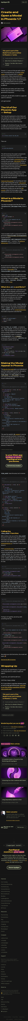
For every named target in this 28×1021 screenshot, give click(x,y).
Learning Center (4, 926)
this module (23, 165)
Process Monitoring (5, 903)
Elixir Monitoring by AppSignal (14, 465)
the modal (11, 269)
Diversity (3, 1004)
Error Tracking (4, 882)
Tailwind (20, 74)
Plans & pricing (4, 915)
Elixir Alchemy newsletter (17, 727)
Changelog (3, 924)
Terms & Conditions (7, 1017)
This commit (17, 161)
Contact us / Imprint (18, 1019)
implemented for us (6, 543)
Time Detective (4, 905)
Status (2, 969)
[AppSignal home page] (5, 2)
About (2, 997)
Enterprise (3, 974)
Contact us (3, 964)
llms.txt (3, 931)
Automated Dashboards (6, 901)
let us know (17, 993)
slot (11, 282)
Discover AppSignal (14, 867)
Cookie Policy (21, 1017)
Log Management (5, 898)
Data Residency (4, 976)
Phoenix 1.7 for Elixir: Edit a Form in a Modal (13, 64)
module (17, 434)
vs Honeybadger (4, 943)
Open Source (4, 1006)
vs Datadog (3, 940)
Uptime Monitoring (5, 891)
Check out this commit (7, 181)
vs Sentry (3, 950)
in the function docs (20, 310)
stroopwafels (15, 860)
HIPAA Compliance (5, 983)
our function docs (9, 549)
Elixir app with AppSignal (20, 731)
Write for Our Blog (5, 1002)
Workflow (3, 896)
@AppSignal (5, 1009)
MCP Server (3, 908)
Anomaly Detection (5, 889)
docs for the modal (8, 369)
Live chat (3, 967)
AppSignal (5, 1011)
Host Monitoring (5, 886)
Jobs (2, 999)
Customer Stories (5, 922)
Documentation (4, 917)
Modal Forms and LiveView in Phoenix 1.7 (12, 54)
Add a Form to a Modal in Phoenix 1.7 (14, 61)
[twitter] (4, 735)
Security (3, 971)
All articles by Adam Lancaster (13, 820)
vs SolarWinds (4, 952)
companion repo (19, 159)
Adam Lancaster (6, 23)
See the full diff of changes (8, 660)
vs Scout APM (4, 947)
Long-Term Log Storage (6, 981)
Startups (3, 979)
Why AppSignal (4, 929)
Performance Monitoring (6, 884)
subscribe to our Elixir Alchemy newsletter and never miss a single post (13, 687)
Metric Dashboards (5, 894)
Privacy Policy (15, 1017)
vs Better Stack (4, 938)
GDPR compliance (9, 1019)
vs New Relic (4, 945)
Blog (2, 919)
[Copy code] (25, 134)
